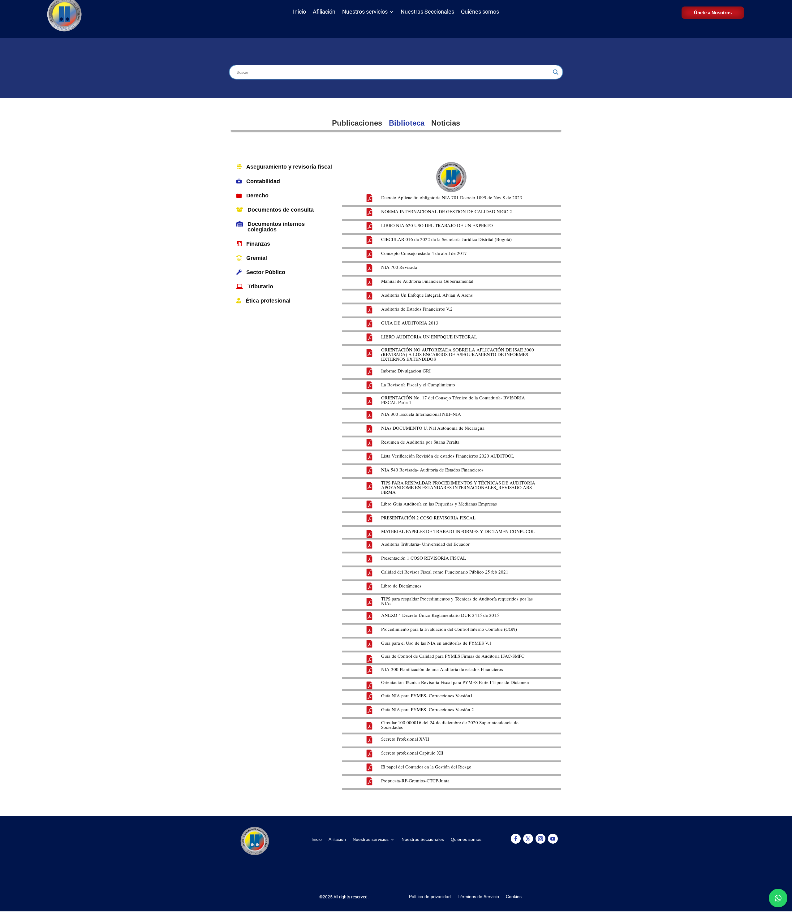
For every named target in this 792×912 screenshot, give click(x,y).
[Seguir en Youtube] (553, 839)
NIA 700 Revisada (399, 267)
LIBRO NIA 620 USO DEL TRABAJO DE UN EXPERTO (437, 225)
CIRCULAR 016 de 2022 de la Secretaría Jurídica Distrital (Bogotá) (446, 239)
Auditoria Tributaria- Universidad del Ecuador (425, 544)
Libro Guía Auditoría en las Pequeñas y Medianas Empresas (439, 504)
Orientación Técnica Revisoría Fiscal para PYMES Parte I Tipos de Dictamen (455, 682)
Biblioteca (406, 123)
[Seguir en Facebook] (516, 839)
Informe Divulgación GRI (406, 371)
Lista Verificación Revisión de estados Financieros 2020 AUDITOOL (447, 456)
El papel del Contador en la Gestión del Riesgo (426, 767)
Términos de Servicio (478, 896)
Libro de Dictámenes (401, 586)
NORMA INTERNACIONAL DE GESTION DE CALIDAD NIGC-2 (446, 211)
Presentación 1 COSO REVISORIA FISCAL (423, 558)
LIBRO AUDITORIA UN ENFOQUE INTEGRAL (429, 336)
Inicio (299, 13)
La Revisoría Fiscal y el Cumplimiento (418, 384)
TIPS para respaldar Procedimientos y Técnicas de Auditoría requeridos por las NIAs (457, 601)
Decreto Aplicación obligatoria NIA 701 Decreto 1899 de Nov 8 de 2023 (451, 197)
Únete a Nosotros (713, 12)
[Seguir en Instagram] (540, 839)
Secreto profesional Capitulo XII (412, 753)
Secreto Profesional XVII (405, 739)
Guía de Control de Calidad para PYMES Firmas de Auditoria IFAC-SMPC (452, 656)
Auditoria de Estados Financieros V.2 (417, 309)
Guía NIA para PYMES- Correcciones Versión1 (427, 695)
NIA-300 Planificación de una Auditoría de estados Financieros (442, 669)
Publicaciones (357, 123)
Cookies (514, 896)
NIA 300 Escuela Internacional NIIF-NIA (421, 414)
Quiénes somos (480, 13)
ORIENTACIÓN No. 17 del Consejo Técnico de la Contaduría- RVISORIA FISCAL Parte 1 (453, 399)
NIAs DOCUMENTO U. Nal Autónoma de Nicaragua (432, 428)
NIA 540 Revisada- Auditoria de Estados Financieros (432, 470)
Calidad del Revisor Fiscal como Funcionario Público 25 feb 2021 (444, 572)
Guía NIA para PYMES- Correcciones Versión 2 (427, 709)
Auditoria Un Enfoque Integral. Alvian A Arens (427, 295)
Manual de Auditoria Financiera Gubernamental (427, 281)
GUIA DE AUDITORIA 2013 (409, 323)
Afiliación (324, 13)
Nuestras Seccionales (427, 13)
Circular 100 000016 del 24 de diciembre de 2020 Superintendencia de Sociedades (450, 724)
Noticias (445, 123)
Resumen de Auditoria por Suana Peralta (420, 442)
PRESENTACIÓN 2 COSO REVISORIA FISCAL (428, 517)
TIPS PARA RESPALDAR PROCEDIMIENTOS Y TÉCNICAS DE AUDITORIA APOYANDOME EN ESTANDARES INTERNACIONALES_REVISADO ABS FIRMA (458, 487)
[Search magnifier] (555, 72)
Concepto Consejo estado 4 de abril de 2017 (424, 253)
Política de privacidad (430, 896)
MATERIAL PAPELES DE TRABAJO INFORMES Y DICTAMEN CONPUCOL (458, 531)
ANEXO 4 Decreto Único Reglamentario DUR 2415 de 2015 (440, 615)
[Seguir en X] (528, 839)
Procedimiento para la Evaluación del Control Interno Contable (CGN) (449, 629)
